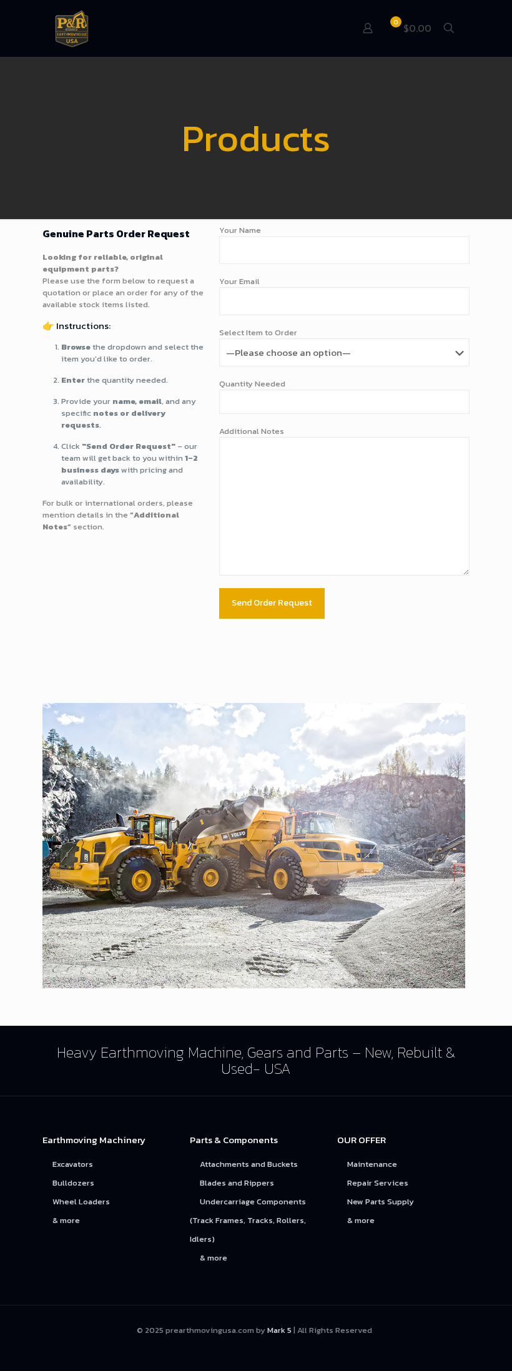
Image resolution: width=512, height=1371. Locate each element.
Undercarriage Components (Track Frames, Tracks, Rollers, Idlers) (248, 1220)
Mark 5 (279, 1330)
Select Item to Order (258, 332)
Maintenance (372, 1164)
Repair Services (377, 1183)
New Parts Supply (380, 1201)
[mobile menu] (324, 28)
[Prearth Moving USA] (72, 28)
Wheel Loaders (81, 1201)
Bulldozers (73, 1183)
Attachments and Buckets (249, 1164)
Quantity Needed (252, 384)
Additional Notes (251, 431)
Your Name (240, 230)
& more (66, 1220)
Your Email (239, 281)
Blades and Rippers (237, 1183)
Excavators (72, 1164)
